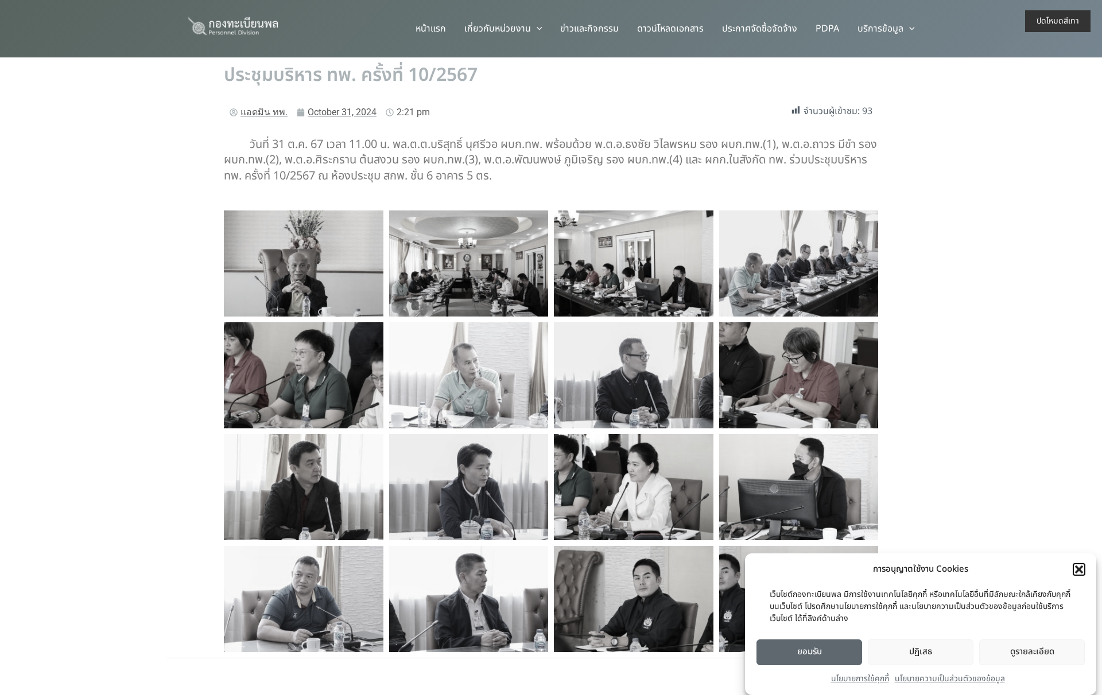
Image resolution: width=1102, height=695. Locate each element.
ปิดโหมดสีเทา (1058, 21)
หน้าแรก (431, 29)
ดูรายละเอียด (1032, 651)
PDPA (827, 29)
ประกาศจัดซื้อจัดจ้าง (759, 29)
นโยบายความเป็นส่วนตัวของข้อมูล (950, 679)
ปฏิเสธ (920, 651)
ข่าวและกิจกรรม (589, 29)
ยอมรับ (809, 651)
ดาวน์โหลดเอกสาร (670, 29)
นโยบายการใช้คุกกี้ (860, 679)
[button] (1079, 569)
